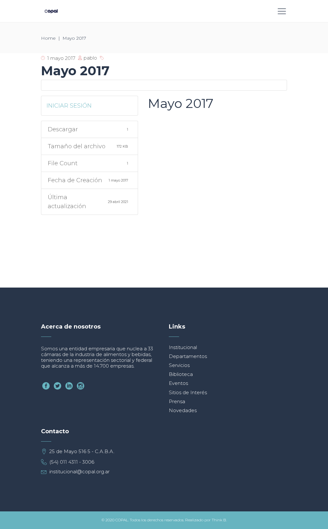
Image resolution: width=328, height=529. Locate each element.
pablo (90, 58)
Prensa (177, 401)
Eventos (178, 383)
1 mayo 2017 (61, 58)
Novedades (183, 410)
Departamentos (188, 356)
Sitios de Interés (188, 392)
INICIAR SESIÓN (69, 105)
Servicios (179, 365)
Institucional (183, 347)
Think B (219, 520)
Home (48, 38)
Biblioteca (181, 374)
